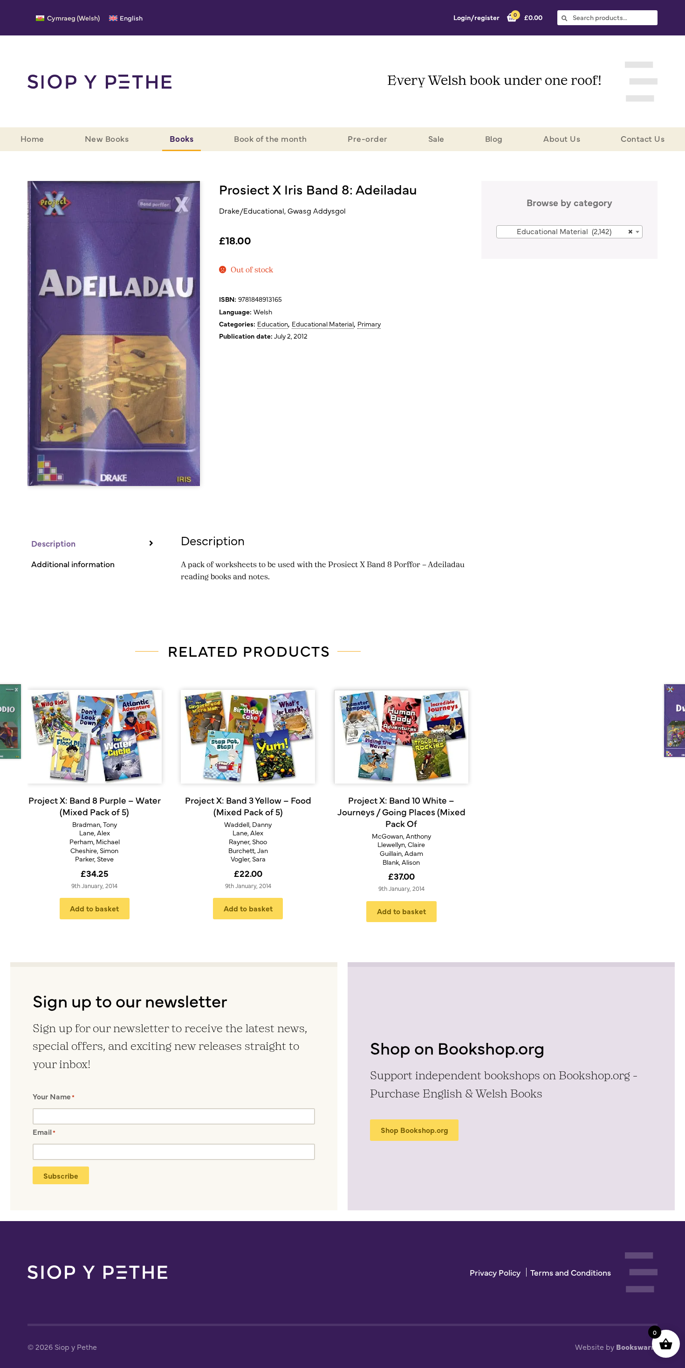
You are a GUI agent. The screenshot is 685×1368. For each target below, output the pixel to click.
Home (32, 138)
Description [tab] (53, 543)
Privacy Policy (495, 1272)
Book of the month (270, 138)
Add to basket (94, 908)
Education (272, 323)
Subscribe (60, 1175)
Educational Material (323, 323)
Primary (369, 323)
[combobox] (569, 231)
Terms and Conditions (570, 1272)
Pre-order (368, 138)
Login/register (476, 17)
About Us (561, 138)
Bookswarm (637, 1346)
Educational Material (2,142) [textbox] (575, 231)
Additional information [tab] (73, 563)
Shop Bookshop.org (414, 1130)
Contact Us (642, 138)
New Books (107, 138)
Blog (494, 138)
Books (182, 138)
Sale (436, 138)
